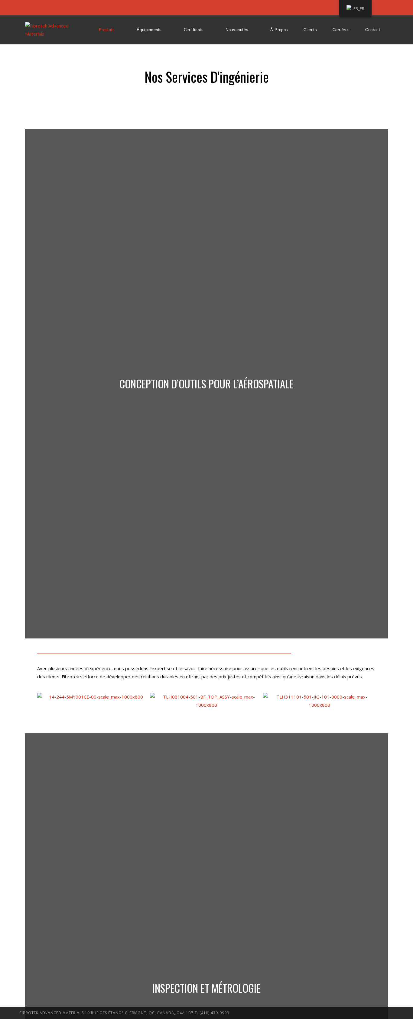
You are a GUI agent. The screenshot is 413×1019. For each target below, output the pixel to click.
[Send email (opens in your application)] (45, 8)
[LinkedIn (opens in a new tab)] (36, 8)
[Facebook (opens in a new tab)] (28, 8)
